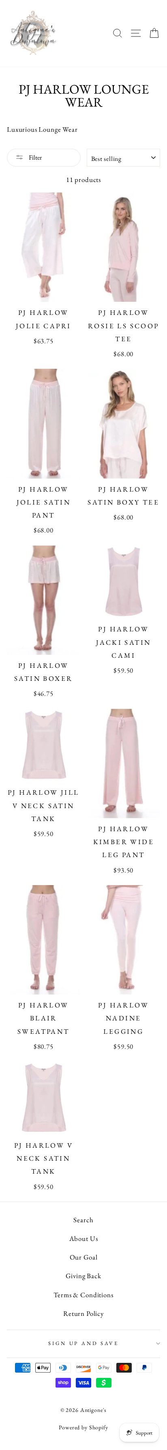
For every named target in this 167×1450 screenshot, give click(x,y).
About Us (83, 1238)
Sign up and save (83, 1343)
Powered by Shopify (83, 1427)
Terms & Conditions (83, 1294)
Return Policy (83, 1313)
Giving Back (83, 1275)
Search (83, 1219)
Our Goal (84, 1257)
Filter (35, 157)
